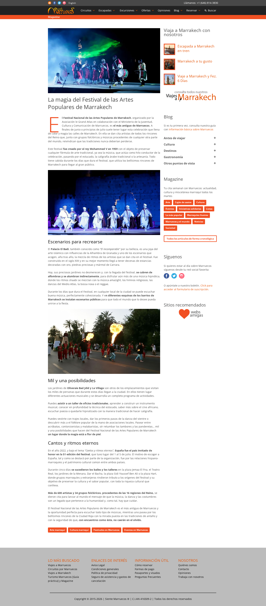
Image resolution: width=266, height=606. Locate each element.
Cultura (169, 144)
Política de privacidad (104, 573)
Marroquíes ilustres (197, 215)
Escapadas (105, 10)
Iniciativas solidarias (190, 208)
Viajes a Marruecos (59, 565)
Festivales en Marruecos (106, 529)
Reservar (191, 10)
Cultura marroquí (79, 529)
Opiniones (164, 10)
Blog (176, 10)
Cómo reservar (144, 565)
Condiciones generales (105, 569)
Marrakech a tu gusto (195, 61)
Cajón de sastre (183, 202)
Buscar (212, 10)
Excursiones (127, 10)
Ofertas (146, 10)
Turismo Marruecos (60, 577)
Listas (209, 208)
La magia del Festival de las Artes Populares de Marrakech (90, 103)
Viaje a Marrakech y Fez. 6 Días (197, 78)
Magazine (67, 581)
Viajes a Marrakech (59, 573)
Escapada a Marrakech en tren (196, 48)
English (72, 3)
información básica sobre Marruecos (191, 129)
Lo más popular (174, 215)
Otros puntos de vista (179, 163)
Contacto (183, 569)
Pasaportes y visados (147, 573)
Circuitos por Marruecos (62, 569)
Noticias (198, 221)
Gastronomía (173, 157)
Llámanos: (190, 3)
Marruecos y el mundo (177, 221)
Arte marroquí (57, 529)
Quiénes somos (187, 565)
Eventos (170, 208)
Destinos (170, 151)
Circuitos (86, 10)
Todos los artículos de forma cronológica (190, 238)
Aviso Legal (98, 565)
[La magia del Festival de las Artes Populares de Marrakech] (104, 60)
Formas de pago (144, 569)
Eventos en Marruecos (136, 529)
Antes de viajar (174, 138)
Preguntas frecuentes (148, 577)
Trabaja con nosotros (191, 577)
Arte (168, 202)
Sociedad (170, 227)
